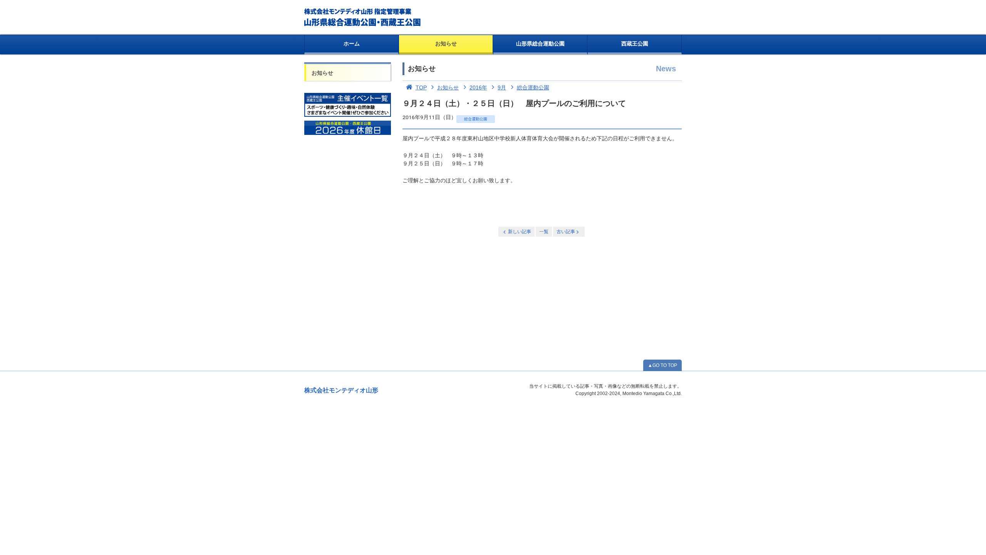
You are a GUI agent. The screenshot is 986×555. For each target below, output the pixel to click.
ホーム (352, 43)
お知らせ (446, 43)
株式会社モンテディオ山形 (341, 390)
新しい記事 (519, 231)
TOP (421, 87)
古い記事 (566, 231)
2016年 (478, 87)
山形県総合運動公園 (540, 43)
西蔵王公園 (634, 43)
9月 (502, 87)
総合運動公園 (533, 87)
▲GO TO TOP (662, 365)
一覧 (543, 231)
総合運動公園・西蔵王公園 (363, 17)
